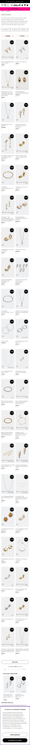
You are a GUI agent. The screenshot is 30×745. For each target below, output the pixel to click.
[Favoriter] (25, 5)
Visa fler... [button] (15, 662)
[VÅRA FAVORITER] (22, 36)
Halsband (15, 29)
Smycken (8, 11)
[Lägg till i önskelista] (3, 57)
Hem (2, 11)
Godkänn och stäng (15, 740)
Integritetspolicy (7, 728)
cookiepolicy (19, 728)
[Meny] (2, 5)
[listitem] (9, 688)
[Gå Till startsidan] (15, 5)
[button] (23, 5)
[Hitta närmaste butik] (20, 5)
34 (21, 669)
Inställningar (15, 735)
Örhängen (6, 29)
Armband (23, 29)
